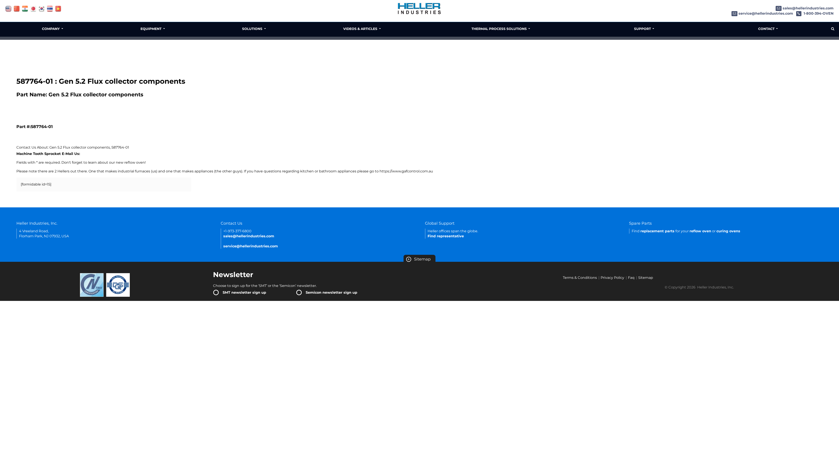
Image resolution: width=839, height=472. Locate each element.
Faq (631, 278)
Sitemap (419, 259)
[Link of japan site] (33, 8)
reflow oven (700, 231)
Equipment (151, 29)
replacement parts (657, 231)
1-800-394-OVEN (818, 13)
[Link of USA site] (8, 8)
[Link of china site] (17, 8)
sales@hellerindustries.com (808, 8)
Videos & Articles (360, 29)
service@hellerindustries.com (765, 13)
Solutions (252, 29)
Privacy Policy (612, 278)
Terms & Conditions (580, 278)
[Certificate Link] (92, 285)
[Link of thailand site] (50, 8)
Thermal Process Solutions (500, 29)
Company (51, 29)
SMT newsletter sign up (244, 292)
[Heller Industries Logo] (419, 8)
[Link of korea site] (42, 8)
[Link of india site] (25, 8)
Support (643, 29)
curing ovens (728, 231)
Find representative (446, 236)
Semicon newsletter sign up (331, 292)
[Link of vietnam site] (58, 8)
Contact (766, 29)
